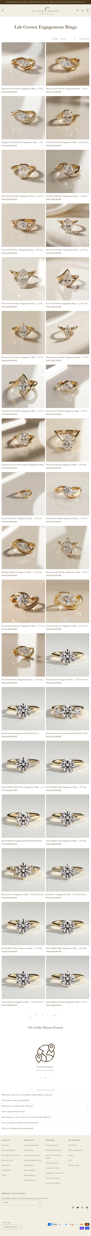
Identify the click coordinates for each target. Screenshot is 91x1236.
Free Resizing (28, 1150)
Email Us (71, 1155)
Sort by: (55, 39)
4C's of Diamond (52, 1145)
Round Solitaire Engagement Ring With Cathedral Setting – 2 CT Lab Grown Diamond (22, 841)
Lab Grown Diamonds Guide (53, 1156)
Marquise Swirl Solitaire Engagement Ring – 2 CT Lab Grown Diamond (23, 357)
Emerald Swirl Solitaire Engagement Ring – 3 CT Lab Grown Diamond (23, 196)
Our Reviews (6, 1170)
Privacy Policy (29, 1165)
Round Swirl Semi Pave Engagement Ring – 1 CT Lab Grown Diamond (23, 626)
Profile (4, 1175)
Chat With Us (72, 1145)
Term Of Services (30, 1180)
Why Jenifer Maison (9, 1150)
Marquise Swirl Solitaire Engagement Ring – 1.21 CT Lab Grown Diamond (67, 357)
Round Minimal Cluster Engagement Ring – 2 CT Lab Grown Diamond (67, 1002)
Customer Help (73, 1165)
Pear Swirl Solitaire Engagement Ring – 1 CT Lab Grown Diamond (21, 518)
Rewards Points (7, 1160)
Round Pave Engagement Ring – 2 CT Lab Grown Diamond (66, 894)
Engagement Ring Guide (54, 1173)
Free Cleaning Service (31, 1145)
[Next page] (60, 1015)
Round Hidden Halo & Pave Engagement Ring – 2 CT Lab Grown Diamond (23, 787)
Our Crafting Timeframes (10, 1155)
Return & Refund (30, 1170)
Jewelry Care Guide (53, 1168)
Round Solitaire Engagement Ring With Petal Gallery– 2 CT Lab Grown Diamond (20, 733)
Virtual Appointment (75, 1150)
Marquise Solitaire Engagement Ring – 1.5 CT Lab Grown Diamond (21, 572)
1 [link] (30, 1015)
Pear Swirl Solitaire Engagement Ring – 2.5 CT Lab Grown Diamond (66, 303)
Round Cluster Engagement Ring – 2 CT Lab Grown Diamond (23, 894)
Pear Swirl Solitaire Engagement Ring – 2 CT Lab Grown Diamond (65, 465)
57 (54, 1015)
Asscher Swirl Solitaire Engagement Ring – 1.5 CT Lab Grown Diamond (67, 411)
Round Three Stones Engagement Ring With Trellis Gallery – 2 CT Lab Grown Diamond (66, 733)
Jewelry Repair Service (32, 1155)
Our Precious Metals (53, 1183)
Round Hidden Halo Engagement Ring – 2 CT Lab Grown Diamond (66, 787)
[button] (2, 10)
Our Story (5, 1145)
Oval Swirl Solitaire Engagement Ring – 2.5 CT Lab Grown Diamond (66, 626)
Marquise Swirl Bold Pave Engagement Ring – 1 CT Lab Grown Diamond (22, 142)
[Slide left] (40, 1077)
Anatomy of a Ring (52, 1178)
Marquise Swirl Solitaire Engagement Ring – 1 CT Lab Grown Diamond (23, 89)
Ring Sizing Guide (52, 1163)
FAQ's (70, 1160)
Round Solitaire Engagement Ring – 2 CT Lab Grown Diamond (67, 679)
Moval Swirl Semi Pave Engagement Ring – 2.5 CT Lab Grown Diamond (22, 303)
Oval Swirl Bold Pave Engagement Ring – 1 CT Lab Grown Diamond (66, 196)
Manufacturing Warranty (32, 1160)
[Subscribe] (39, 1202)
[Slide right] (50, 1077)
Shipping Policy (29, 1175)
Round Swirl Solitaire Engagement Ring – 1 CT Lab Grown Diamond (66, 518)
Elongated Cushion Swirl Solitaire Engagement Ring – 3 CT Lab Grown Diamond (23, 465)
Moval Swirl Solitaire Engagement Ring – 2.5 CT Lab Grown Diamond (67, 250)
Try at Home (6, 1165)
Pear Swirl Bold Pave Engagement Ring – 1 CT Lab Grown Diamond (22, 250)
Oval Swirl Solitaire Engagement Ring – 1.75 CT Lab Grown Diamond (67, 142)
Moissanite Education (53, 1150)
